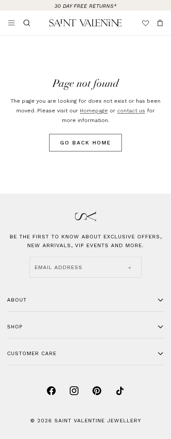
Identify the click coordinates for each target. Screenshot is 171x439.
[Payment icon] (51, 390)
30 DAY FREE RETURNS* (85, 5)
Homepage (94, 111)
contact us (131, 111)
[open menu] (11, 22)
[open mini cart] (160, 23)
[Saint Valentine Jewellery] (85, 22)
